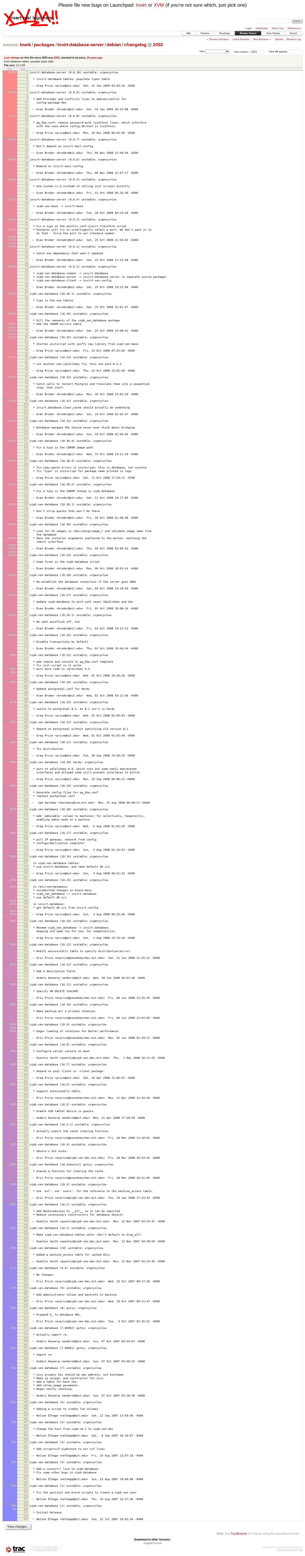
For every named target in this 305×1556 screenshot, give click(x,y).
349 (26, 1238)
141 (26, 541)
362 (26, 1281)
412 (26, 1448)
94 (26, 383)
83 (26, 347)
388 (26, 1367)
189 (26, 702)
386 (26, 1361)
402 (26, 1415)
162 (26, 611)
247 (26, 897)
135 (26, 521)
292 (26, 1047)
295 (26, 1057)
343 (26, 1218)
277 (26, 997)
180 (26, 672)
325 (26, 1157)
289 (26, 1037)
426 (26, 1495)
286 (26, 1027)
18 (26, 129)
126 (26, 490)
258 (26, 934)
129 (26, 501)
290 (26, 1041)
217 (26, 795)
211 (26, 775)
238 (26, 866)
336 (26, 1194)
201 (26, 742)
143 (26, 548)
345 (26, 1224)
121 (26, 474)
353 (26, 1251)
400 (26, 1408)
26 (26, 156)
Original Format (153, 1543)
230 (26, 839)
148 (26, 565)
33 (26, 179)
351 (26, 1244)
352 (26, 1247)
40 (26, 202)
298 (26, 1067)
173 (26, 648)
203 (26, 748)
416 (26, 1462)
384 (26, 1354)
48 (26, 229)
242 (26, 879)
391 (26, 1378)
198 (26, 732)
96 (26, 390)
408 (26, 1435)
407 (26, 1432)
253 (26, 917)
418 (26, 1468)
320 (26, 1141)
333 (26, 1184)
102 (26, 410)
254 (26, 920)
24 (26, 149)
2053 (158, 44)
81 (26, 340)
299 (26, 1070)
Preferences (294, 28)
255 (26, 924)
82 (26, 343)
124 (26, 484)
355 (26, 1258)
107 (26, 427)
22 (26, 142)
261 (26, 944)
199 (26, 735)
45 (26, 219)
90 (26, 370)
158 (26, 598)
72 (26, 310)
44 (26, 216)
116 (26, 457)
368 (26, 1301)
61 (26, 273)
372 (26, 1314)
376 (26, 1327)
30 (26, 169)
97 (26, 394)
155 (26, 588)
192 (26, 712)
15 (26, 119)
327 (26, 1164)
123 (26, 481)
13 (26, 112)
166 (26, 625)
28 (26, 162)
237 (26, 862)
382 (26, 1347)
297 (26, 1064)
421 (26, 1478)
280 (26, 1007)
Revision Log (294, 39)
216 (26, 792)
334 (26, 1187)
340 (26, 1207)
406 (26, 1428)
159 (26, 601)
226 (26, 826)
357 (26, 1264)
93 (26, 380)
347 (26, 1231)
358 (26, 1267)
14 (26, 115)
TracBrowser (239, 1533)
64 (26, 283)
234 (26, 853)
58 (26, 263)
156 (26, 591)
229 (26, 836)
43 (26, 212)
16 (26, 122)
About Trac (278, 28)
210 (26, 772)
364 (26, 1287)
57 (26, 259)
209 (26, 768)
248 (26, 900)
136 (26, 524)
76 (26, 323)
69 (26, 300)
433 (26, 1518)
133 (26, 514)
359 (26, 1271)
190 (26, 705)
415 (26, 1458)
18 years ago (94, 57)
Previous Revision (219, 39)
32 (26, 176)
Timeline (204, 33)
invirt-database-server (80, 44)
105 (26, 420)
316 (26, 1127)
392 (26, 1381)
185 (26, 688)
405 (26, 1425)
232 (26, 846)
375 (26, 1324)
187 (26, 695)
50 (26, 236)
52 (26, 243)
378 (26, 1334)
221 (26, 809)
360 (26, 1274)
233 (26, 849)
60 (26, 269)
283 (26, 1017)
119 (26, 467)
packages (44, 44)
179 (26, 668)
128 (26, 497)
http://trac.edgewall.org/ (290, 1549)
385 (26, 1358)
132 (26, 510)
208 (26, 765)
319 (26, 1137)
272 (26, 981)
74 (26, 317)
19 (26, 132)
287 (26, 1030)
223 (26, 815)
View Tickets (273, 33)
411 (26, 1445)
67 (26, 293)
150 (26, 571)
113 (26, 447)
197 (26, 728)
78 (26, 330)
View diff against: (278, 51)
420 (26, 1475)
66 (26, 290)
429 (26, 1505)
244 (26, 886)
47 (26, 225)
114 (26, 450)
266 (26, 961)
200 (26, 738)
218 (26, 799)
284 (26, 1021)
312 (26, 1114)
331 (26, 1177)
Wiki (188, 33)
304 (26, 1087)
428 (26, 1502)
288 (26, 1034)
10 (26, 102)
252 (26, 914)
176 (26, 658)
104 (26, 417)
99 (26, 400)
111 (26, 440)
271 (26, 977)
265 (26, 957)
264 (26, 954)
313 (26, 1117)
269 (26, 970)
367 (26, 1298)
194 (26, 718)
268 (26, 967)
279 (26, 1004)
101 (26, 407)
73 (26, 313)
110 (26, 437)
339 (26, 1204)
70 (26, 303)
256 (26, 927)
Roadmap (224, 33)
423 (26, 1485)
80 (26, 337)
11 (26, 105)
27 (26, 159)
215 (26, 789)
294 (26, 1054)
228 (26, 832)
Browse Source (248, 33)
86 (26, 357)
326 (26, 1161)
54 (26, 250)
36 (26, 189)
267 (26, 964)
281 (26, 1010)
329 (26, 1170)
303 (26, 1084)
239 (26, 870)
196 (26, 725)
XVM (159, 5)
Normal (279, 39)
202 (26, 745)
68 (26, 297)
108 (26, 430)
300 (26, 1074)
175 (26, 654)
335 (26, 1190)
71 (26, 306)
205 (26, 755)
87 (26, 360)
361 (26, 1278)
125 (26, 487)
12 (26, 109)
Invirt (141, 5)
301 (26, 1077)
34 (26, 182)
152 (26, 578)
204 (26, 752)
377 (26, 1331)
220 (26, 806)
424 (26, 1489)
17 (26, 125)
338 (26, 1201)
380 (26, 1341)
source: (11, 44)
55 (26, 253)
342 (26, 1214)
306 (26, 1094)
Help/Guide (261, 28)
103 (26, 414)
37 (26, 192)
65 (26, 286)
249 (26, 903)
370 (26, 1307)
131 (26, 507)
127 (26, 494)
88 (26, 363)
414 (26, 1455)
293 (26, 1050)
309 (26, 1104)
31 (26, 172)
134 (26, 517)
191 (26, 708)
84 (26, 350)
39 (26, 199)
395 (26, 1392)
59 (26, 266)
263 (26, 951)
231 (26, 842)
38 (26, 196)
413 (26, 1452)
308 (26, 1101)
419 (26, 1472)
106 (26, 424)
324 (26, 1154)
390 (26, 1374)
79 (26, 334)
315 (26, 1124)
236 (26, 859)
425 (26, 1492)
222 (26, 812)
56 (26, 256)
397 (26, 1398)
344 (26, 1221)
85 (26, 354)
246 (26, 893)
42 (26, 209)
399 (26, 1405)
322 (26, 1147)
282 (26, 1014)
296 (26, 1061)
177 (26, 661)
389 (26, 1371)
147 (26, 561)
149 (26, 568)
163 (26, 614)
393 (26, 1385)
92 (26, 377)
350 (26, 1241)
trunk (25, 44)
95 (26, 387)
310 (26, 1107)
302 (26, 1081)
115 (26, 453)
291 (26, 1044)
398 (26, 1402)
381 (26, 1344)
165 (26, 621)
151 (26, 574)
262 (26, 947)
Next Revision (260, 39)
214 (26, 785)
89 (26, 367)
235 (26, 856)
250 (26, 907)
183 (26, 682)
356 (26, 1261)
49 (26, 233)
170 (26, 638)
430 (26, 1509)
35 (26, 185)
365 (26, 1291)
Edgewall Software (46, 1549)
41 (26, 205)
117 (26, 460)
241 (26, 876)
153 (26, 581)
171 (26, 641)
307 (26, 1097)
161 (26, 608)
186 (26, 692)
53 (26, 246)
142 (26, 545)
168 (26, 631)
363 (26, 1284)
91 (26, 374)
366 (26, 1294)
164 (26, 618)
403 (26, 1418)
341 (26, 1210)
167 (26, 628)
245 (26, 890)
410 (26, 1442)
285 (26, 1024)
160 (26, 605)
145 (26, 554)
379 (26, 1338)
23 (26, 145)
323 (26, 1150)
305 (26, 1090)
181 (26, 675)
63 (26, 280)
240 (26, 873)
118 (26, 464)
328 (26, 1167)
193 (26, 715)
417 (26, 1465)
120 (26, 470)
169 (26, 634)
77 (26, 327)
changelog (135, 44)
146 (26, 558)
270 (26, 974)
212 (26, 778)
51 (26, 239)
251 (26, 911)
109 (26, 433)
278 (26, 1001)
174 (26, 651)
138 (26, 530)
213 (26, 782)
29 (26, 165)
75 (26, 320)
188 (26, 698)
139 (26, 534)
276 (26, 994)
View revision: (241, 51)
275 (26, 990)
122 (26, 477)
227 (26, 829)
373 (26, 1318)
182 (26, 678)
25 (26, 152)
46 (26, 222)
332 (26, 1181)
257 (26, 931)
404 (26, 1422)
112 (26, 444)
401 (26, 1412)
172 (26, 645)
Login (248, 28)
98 (26, 397)
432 (26, 1515)
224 (26, 819)
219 (26, 802)
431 (26, 1512)
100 (26, 404)
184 (26, 685)
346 (26, 1227)
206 (26, 758)
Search (293, 33)
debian (114, 44)
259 (26, 937)
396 (26, 1395)
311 (26, 1110)
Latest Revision (241, 39)
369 (26, 1304)
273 (26, 984)
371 (26, 1311)
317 (26, 1130)
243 (26, 883)
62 (26, 276)
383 (26, 1351)
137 (26, 527)
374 (26, 1321)
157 (26, 594)
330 (26, 1174)
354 (26, 1254)
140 (26, 538)
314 (26, 1121)
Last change (12, 57)
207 (26, 762)
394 (26, 1388)
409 (26, 1438)
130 (26, 504)
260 (26, 941)
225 (26, 822)
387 (26, 1364)
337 (26, 1197)
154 (26, 585)
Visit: (202, 51)
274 (26, 987)
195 (26, 722)
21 (26, 139)
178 (26, 665)
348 (26, 1234)
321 (26, 1144)
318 (26, 1134)
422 (26, 1482)
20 (26, 136)
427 (26, 1498)
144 (26, 551)
